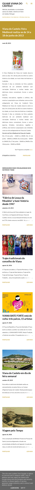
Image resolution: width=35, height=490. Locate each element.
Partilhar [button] (26, 155)
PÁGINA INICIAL (25, 17)
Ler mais (30, 225)
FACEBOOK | (15, 17)
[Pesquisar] (27, 3)
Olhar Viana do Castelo (12, 4)
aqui (31, 149)
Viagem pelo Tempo (12, 430)
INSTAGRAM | (6, 17)
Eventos (12, 155)
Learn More (14, 488)
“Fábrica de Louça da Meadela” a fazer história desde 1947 (15, 200)
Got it (23, 488)
